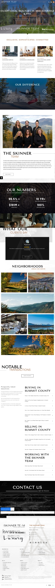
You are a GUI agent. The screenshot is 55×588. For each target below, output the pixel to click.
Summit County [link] (14, 281)
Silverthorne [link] (19, 282)
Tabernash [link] (27, 345)
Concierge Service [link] (7, 60)
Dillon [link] (12, 282)
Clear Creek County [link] (41, 323)
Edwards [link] (46, 282)
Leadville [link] (12, 324)
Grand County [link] (27, 344)
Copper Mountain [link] (15, 283)
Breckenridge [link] (9, 282)
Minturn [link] (39, 282)
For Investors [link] (40, 58)
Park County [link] (27, 302)
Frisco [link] (16, 282)
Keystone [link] (11, 283)
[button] (53, 2)
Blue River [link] (14, 282)
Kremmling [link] (32, 345)
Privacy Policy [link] (38, 506)
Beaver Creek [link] (36, 282)
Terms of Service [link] (33, 506)
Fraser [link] (25, 345)
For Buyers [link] (22, 58)
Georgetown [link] (36, 324)
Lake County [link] (14, 323)
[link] (1, 177)
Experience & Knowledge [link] (27, 60)
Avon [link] (43, 282)
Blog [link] (3, 560)
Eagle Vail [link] (41, 282)
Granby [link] (30, 345)
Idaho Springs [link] (40, 324)
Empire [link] (43, 324)
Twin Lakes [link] (15, 324)
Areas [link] (21, 560)
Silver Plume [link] (45, 324)
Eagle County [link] (41, 281)
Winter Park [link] (22, 345)
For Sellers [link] (4, 58)
